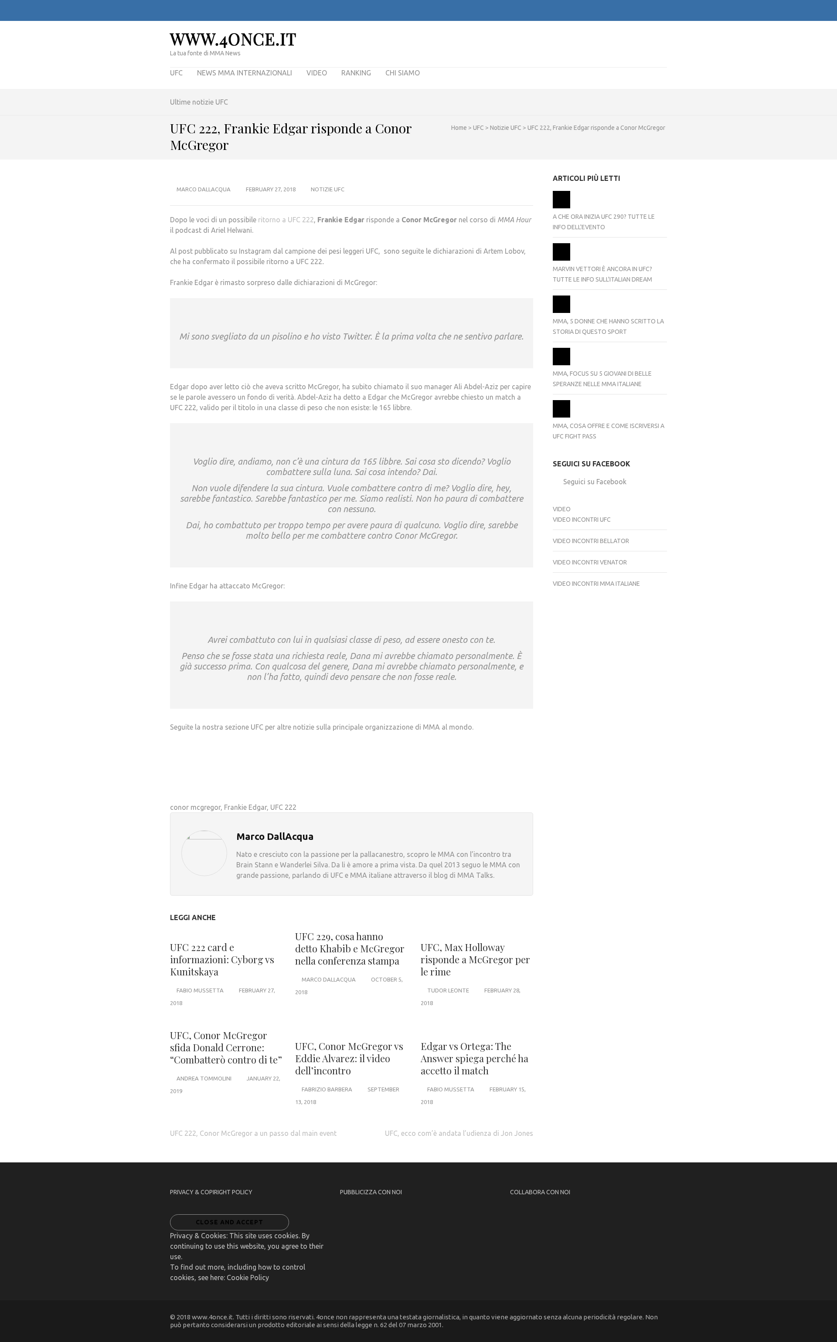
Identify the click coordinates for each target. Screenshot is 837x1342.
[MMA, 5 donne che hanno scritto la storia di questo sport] (561, 310)
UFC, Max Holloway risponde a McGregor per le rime (475, 959)
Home (459, 127)
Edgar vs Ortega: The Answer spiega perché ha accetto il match (474, 1058)
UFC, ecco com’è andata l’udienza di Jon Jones (459, 1133)
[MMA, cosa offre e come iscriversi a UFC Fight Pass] (561, 415)
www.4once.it (233, 38)
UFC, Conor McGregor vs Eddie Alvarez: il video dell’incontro (349, 1058)
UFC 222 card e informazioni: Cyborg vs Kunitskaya (222, 959)
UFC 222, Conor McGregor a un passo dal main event (253, 1133)
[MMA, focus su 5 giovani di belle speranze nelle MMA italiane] (561, 363)
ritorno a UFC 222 (286, 220)
